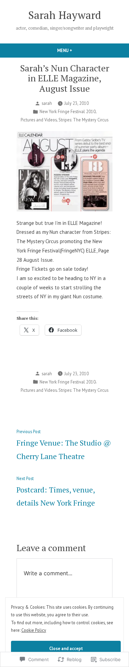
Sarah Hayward (64, 15)
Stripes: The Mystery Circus (83, 119)
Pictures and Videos (39, 119)
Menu (76, 50)
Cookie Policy (33, 630)
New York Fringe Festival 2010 (68, 111)
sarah (47, 103)
